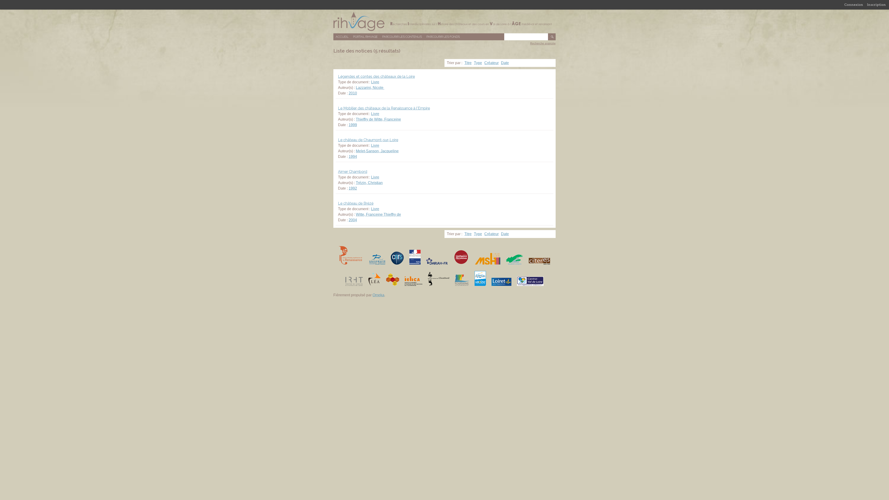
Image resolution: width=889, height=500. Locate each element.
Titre (468, 63)
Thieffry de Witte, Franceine (378, 119)
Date (505, 63)
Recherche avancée (543, 43)
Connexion (853, 4)
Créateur (491, 63)
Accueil (342, 36)
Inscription (876, 4)
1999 (353, 125)
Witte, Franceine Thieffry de (378, 214)
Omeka (378, 295)
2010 (353, 93)
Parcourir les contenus (402, 36)
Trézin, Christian (369, 183)
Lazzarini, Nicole (370, 88)
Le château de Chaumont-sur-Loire (368, 140)
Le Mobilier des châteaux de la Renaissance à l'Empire (384, 108)
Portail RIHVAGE (365, 36)
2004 (353, 220)
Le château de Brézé (355, 203)
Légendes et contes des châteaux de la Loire (376, 76)
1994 (353, 157)
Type (478, 63)
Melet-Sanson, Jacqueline (377, 151)
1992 (353, 188)
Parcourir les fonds (443, 36)
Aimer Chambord (352, 171)
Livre (375, 82)
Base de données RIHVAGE (444, 21)
